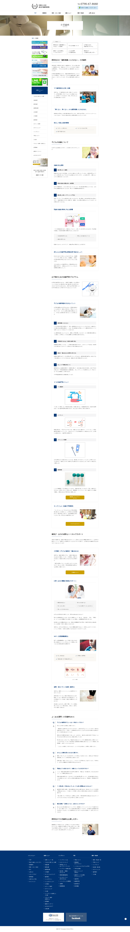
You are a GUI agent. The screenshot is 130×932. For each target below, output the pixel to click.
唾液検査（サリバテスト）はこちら (75, 497)
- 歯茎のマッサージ (37, 151)
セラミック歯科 (48, 886)
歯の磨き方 (77, 883)
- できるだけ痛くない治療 (38, 96)
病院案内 (44, 13)
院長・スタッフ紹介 (56, 13)
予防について (77, 859)
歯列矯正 (47, 876)
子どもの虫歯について (74, 45)
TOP (35, 13)
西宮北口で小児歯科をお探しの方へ (89, 51)
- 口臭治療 (35, 112)
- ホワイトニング (36, 127)
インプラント (96, 864)
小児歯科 (47, 871)
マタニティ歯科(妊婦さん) (48, 898)
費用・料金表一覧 (97, 859)
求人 (30, 869)
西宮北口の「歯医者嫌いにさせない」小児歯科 (59, 45)
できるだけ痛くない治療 (50, 862)
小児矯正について (75, 572)
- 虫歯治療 (35, 100)
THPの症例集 (77, 868)
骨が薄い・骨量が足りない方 (64, 871)
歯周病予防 (77, 881)
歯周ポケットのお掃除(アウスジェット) (79, 875)
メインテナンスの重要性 (65, 881)
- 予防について (36, 135)
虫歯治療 (47, 864)
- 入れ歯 (34, 139)
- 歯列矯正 (35, 119)
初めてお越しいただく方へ (35, 862)
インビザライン (48, 879)
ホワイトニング (48, 888)
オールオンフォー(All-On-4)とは (64, 878)
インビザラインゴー (49, 881)
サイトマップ (32, 881)
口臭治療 (47, 908)
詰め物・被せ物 (96, 867)
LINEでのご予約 (32, 879)
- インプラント (36, 131)
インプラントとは (64, 859)
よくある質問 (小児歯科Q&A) (72, 51)
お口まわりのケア (49, 906)
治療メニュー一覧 (49, 859)
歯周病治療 (47, 869)
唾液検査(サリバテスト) (77, 863)
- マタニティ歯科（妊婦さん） (39, 143)
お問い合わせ (92, 13)
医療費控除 (62, 886)
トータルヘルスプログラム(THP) (81, 866)
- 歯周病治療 (35, 108)
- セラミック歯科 (36, 123)
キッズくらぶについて (75, 523)
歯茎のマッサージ (49, 903)
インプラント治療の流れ (65, 868)
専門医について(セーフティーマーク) (65, 865)
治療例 (61, 883)
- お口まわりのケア (37, 155)
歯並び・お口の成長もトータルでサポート (58, 51)
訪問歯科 (47, 901)
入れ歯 (46, 891)
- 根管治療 (35, 104)
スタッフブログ (32, 874)
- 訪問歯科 (35, 147)
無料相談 (31, 876)
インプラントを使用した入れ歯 (50, 894)
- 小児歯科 (35, 115)
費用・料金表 (81, 13)
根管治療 (47, 867)
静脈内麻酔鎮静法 (64, 875)
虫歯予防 (76, 878)
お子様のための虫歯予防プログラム (88, 45)
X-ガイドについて (64, 862)
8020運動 (76, 886)
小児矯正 (47, 883)
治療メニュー (68, 13)
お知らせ (31, 871)
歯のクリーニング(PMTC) (78, 871)
